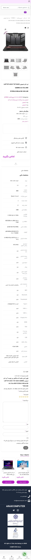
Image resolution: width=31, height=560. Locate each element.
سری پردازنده (19, 18)
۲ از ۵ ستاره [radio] (25, 396)
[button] (5, 29)
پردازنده (20, 100)
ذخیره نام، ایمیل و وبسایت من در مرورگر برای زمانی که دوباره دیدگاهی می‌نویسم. (16, 442)
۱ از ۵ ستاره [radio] (27, 396)
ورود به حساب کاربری (29, 1)
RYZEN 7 (13, 18)
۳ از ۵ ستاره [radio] (23, 396)
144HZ (20, 97)
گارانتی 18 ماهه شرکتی (13, 362)
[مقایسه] (25, 28)
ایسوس (26, 100)
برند (23, 100)
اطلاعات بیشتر (23, 482)
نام (27, 424)
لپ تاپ (25, 18)
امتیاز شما (25, 394)
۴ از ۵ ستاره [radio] (21, 396)
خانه (29, 18)
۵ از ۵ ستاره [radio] (20, 396)
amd (10, 97)
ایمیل (26, 431)
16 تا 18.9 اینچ (15, 97)
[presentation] (3, 470)
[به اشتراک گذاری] (28, 28)
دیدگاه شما (25, 400)
